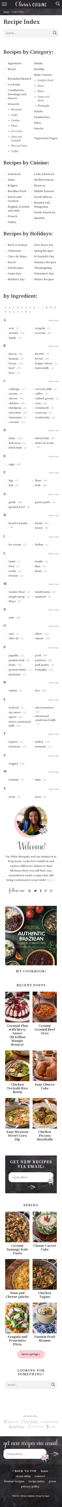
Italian (12, 222)
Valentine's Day (44, 273)
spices (12, 717)
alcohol (13, 333)
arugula (40, 328)
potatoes (40, 660)
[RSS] (29, 891)
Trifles (14, 151)
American (14, 174)
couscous (41, 412)
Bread (12, 69)
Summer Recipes (45, 262)
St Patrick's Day (44, 256)
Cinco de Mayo (17, 256)
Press (52, 1481)
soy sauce (15, 712)
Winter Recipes (44, 279)
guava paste (42, 502)
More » (51, 880)
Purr (47, 1496)
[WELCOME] (31, 827)
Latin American (44, 174)
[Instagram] (51, 891)
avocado (40, 333)
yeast (12, 797)
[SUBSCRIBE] (31, 1187)
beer (12, 373)
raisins (13, 690)
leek (11, 566)
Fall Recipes (15, 268)
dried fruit (15, 447)
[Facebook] (41, 891)
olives (38, 634)
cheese (13, 398)
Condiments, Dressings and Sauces (17, 94)
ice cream (15, 544)
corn (38, 403)
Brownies (16, 109)
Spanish (39, 218)
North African (43, 197)
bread (39, 358)
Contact (40, 1476)
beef (11, 368)
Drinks (38, 63)
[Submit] (55, 33)
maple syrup (17, 596)
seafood (14, 707)
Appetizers (15, 63)
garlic (12, 502)
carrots (13, 393)
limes (38, 571)
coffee (39, 393)
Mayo (12, 601)
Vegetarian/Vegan (45, 138)
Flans (14, 125)
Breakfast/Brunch (19, 79)
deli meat (15, 443)
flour (38, 480)
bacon (13, 354)
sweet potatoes (44, 707)
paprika (14, 655)
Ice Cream (16, 131)
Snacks (39, 128)
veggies (13, 763)
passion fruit (16, 660)
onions (39, 638)
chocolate (15, 412)
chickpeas (15, 408)
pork (38, 655)
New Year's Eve (43, 245)
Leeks (12, 571)
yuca (38, 797)
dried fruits (42, 438)
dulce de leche (44, 443)
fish (11, 485)
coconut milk (43, 389)
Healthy (39, 69)
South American (44, 212)
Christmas (14, 251)
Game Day (14, 273)
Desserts (13, 104)
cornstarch (42, 408)
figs (11, 480)
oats (11, 634)
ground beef (17, 507)
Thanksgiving (43, 268)
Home (6, 11)
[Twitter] (35, 891)
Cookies (15, 120)
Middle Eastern (44, 191)
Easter (12, 262)
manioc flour (17, 592)
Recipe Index (36, 1481)
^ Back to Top (24, 1471)
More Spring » (31, 1354)
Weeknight (43, 105)
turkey (39, 742)
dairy (12, 438)
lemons (13, 575)
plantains (14, 674)
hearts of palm (18, 523)
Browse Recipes (14, 1481)
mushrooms (42, 592)
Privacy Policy (30, 1486)
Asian (11, 180)
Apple (12, 338)
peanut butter (17, 669)
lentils (39, 561)
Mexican (39, 185)
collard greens (44, 398)
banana (13, 358)
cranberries (42, 417)
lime (38, 566)
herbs (38, 523)
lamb (12, 561)
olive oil (13, 638)
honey (39, 528)
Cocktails (14, 84)
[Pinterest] (45, 891)
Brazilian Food (17, 191)
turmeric (40, 746)
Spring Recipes (43, 251)
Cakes (14, 115)
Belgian (12, 185)
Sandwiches (42, 117)
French (12, 216)
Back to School (17, 245)
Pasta (41, 85)
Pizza (41, 91)
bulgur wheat (43, 363)
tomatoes (14, 746)
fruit (37, 485)
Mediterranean (44, 180)
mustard (40, 596)
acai (11, 328)
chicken (14, 403)
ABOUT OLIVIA (23, 1476)
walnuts (14, 779)
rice (37, 690)
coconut (14, 422)
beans (12, 363)
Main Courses (43, 75)
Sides (37, 123)
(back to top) (54, 320)
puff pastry (42, 665)
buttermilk (42, 368)
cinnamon (15, 417)
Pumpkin (41, 669)
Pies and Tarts (19, 145)
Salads (38, 111)
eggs (11, 464)
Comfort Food (45, 80)
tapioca (13, 742)
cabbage (14, 389)
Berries (39, 354)
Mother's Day (16, 279)
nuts (11, 617)
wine (38, 779)
